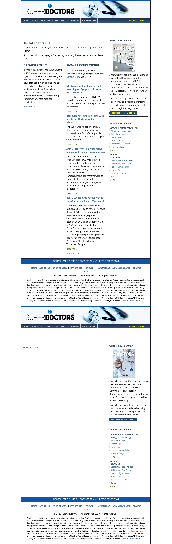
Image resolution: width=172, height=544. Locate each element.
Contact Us (29, 58)
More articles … (74, 253)
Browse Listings (136, 20)
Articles (65, 20)
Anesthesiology (118, 134)
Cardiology (116, 137)
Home (26, 20)
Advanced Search (121, 268)
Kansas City (116, 170)
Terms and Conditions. (132, 301)
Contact (75, 20)
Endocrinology (117, 147)
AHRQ (94, 73)
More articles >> (31, 347)
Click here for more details (123, 113)
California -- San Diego (121, 163)
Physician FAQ (102, 268)
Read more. (72, 111)
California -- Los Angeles (122, 160)
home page (86, 47)
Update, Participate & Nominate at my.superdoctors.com (86, 261)
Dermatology (117, 140)
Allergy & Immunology (121, 131)
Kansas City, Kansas (120, 167)
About (35, 20)
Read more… (30, 106)
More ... (113, 150)
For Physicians (89, 20)
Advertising (76, 268)
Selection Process (49, 20)
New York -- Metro (119, 173)
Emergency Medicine (120, 143)
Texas (113, 176)
